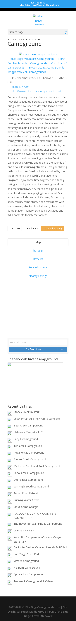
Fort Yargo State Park (26, 554)
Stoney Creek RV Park (26, 412)
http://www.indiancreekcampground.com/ (36, 91)
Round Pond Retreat (26, 493)
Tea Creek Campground (28, 446)
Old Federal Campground (29, 479)
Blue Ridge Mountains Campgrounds (32, 58)
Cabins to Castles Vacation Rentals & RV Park (41, 547)
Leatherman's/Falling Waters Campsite (37, 418)
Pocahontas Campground (29, 452)
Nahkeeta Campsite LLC (28, 432)
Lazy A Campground (26, 439)
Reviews (38, 259)
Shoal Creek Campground (29, 473)
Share (14, 228)
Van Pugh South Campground (31, 486)
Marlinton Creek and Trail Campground (37, 466)
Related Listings (38, 267)
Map (38, 242)
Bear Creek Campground (28, 425)
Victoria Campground (26, 561)
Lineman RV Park (24, 530)
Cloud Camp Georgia (26, 507)
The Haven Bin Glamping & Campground (38, 523)
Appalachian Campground (29, 574)
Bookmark (32, 228)
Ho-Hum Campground (27, 567)
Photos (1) (38, 250)
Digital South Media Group (28, 611)
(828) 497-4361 (21, 86)
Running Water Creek (26, 500)
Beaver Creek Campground (30, 459)
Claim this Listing (53, 228)
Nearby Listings (38, 276)
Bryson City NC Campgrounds (46, 67)
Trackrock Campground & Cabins (33, 581)
